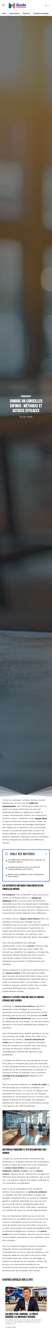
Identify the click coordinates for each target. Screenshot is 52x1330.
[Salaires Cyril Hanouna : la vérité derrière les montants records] (26, 1299)
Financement (26, 396)
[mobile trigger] (4, 5)
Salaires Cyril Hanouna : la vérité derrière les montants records (21, 1316)
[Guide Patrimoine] (17, 5)
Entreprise (13, 1289)
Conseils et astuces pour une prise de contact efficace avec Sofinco (24, 868)
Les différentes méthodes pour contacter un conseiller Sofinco (26, 861)
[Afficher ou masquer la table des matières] (41, 854)
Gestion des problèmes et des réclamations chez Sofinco (26, 875)
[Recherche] (41, 5)
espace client (41, 818)
